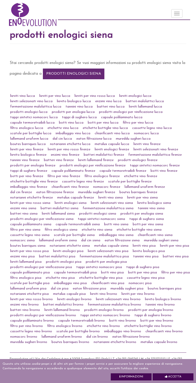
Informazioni (131, 376)
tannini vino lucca (79, 107)
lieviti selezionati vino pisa (108, 251)
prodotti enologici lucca (28, 112)
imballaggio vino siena (116, 235)
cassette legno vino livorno (31, 331)
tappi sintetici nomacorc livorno (105, 315)
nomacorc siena (22, 240)
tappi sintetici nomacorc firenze (155, 165)
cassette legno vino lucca (152, 128)
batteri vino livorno (25, 310)
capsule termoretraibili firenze (123, 171)
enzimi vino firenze (65, 155)
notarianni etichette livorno (115, 342)
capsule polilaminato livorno (32, 321)
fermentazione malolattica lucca (35, 107)
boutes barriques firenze (138, 192)
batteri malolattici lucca (145, 101)
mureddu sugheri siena (161, 240)
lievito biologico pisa (149, 251)
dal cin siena (90, 240)
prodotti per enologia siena (141, 214)
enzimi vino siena (23, 208)
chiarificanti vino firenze (70, 187)
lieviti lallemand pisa (26, 262)
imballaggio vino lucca (73, 133)
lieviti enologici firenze (112, 149)
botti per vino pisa (142, 272)
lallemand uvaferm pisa (28, 288)
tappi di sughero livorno (153, 315)
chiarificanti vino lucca (112, 133)
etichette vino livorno (103, 326)
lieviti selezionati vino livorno (118, 299)
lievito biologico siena (154, 203)
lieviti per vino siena (142, 198)
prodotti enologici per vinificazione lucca (131, 112)
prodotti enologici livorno (104, 310)
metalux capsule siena (111, 246)
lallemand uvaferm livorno (62, 337)
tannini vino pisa (145, 256)
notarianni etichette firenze (31, 198)
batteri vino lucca (111, 107)
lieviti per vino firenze (26, 149)
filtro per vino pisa (175, 272)
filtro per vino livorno (26, 326)
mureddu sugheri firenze (96, 192)
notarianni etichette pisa (29, 294)
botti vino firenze (164, 171)
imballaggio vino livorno (122, 331)
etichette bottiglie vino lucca (105, 128)
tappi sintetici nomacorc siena (101, 219)
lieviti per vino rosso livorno (31, 299)
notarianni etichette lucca (70, 144)
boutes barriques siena (27, 246)
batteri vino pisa (176, 256)
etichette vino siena (97, 230)
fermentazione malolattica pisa (104, 256)
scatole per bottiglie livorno (78, 331)
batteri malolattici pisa (57, 256)
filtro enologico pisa (25, 278)
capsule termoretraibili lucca (32, 123)
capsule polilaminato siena (30, 224)
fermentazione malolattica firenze (155, 155)
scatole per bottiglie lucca (30, 133)
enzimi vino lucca (108, 101)
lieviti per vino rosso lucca (95, 96)
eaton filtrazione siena (122, 240)
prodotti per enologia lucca (73, 112)
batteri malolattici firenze (104, 155)
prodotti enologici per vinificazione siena (42, 219)
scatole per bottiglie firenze (130, 181)
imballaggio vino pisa (70, 283)
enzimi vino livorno (24, 305)
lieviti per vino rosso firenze (69, 149)
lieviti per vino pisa (174, 246)
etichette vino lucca (62, 128)
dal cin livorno (97, 337)
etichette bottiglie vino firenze (34, 181)
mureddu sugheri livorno (28, 342)
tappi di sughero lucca (79, 117)
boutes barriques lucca (28, 144)
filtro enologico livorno (64, 326)
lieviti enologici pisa (68, 251)
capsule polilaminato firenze (73, 171)
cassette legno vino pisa (146, 278)
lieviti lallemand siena (58, 214)
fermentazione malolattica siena (108, 208)
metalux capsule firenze (75, 198)
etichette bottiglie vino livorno (148, 326)
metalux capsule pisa (69, 294)
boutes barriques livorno (70, 342)
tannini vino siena (151, 208)
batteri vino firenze (59, 160)
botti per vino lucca (103, 123)
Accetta (174, 376)
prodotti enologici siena (73, 74)
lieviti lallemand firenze (96, 160)
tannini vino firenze (25, 160)
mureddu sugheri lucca (133, 139)
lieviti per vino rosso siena (30, 203)
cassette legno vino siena (30, 235)
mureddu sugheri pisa (127, 288)
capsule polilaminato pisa (30, 272)
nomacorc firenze (106, 187)
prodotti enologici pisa (63, 262)
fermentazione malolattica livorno (114, 305)
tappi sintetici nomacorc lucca (34, 117)
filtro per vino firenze (63, 176)
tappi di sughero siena (146, 219)
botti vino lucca (71, 123)
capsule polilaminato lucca (121, 117)
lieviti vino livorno (103, 294)
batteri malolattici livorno (63, 305)
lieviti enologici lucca (135, 96)
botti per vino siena (148, 224)
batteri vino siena (24, 214)
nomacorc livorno (23, 337)
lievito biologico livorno (163, 299)
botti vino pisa (112, 272)
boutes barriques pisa (164, 288)
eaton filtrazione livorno (131, 337)
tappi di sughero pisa (142, 267)
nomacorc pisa (140, 283)
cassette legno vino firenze (83, 181)
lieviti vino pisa (144, 246)
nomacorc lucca (146, 133)
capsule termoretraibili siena (78, 224)
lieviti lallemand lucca (145, 107)
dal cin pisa (59, 288)
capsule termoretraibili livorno (81, 321)
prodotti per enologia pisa (106, 262)
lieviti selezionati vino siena (112, 203)
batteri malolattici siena (59, 208)
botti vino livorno (122, 321)
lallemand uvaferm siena (58, 240)
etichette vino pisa (60, 278)
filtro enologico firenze (102, 176)
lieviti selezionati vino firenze (155, 149)
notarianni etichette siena (70, 246)
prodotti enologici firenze (137, 160)
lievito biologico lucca (74, 101)
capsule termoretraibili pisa (75, 272)
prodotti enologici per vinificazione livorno (43, 315)
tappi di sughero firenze (28, 171)
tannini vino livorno (160, 305)
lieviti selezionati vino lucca (31, 101)
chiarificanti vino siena (155, 235)
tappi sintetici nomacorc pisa (99, 267)
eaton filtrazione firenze (55, 192)
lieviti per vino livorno (138, 294)
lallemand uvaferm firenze (145, 187)
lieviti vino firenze (147, 144)
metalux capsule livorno (159, 342)
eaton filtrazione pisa (89, 288)
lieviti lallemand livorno (62, 310)
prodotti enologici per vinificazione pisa (41, 267)
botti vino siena (116, 224)
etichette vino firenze (140, 176)
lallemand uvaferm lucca (29, 139)
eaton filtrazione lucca (94, 139)
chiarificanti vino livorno (164, 331)
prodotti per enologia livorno (150, 310)
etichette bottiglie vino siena (139, 230)
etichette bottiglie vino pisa (100, 278)
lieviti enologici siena (71, 203)
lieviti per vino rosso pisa (29, 251)
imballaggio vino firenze (28, 187)
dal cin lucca (62, 139)
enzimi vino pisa (22, 256)
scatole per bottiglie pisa (30, 283)
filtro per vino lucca (138, 123)
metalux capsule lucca (112, 144)
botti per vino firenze (26, 176)
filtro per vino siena (25, 230)
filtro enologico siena (61, 230)
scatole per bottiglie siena (74, 235)
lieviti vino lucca (22, 96)
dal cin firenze (21, 192)
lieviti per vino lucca (54, 96)
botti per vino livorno (156, 321)
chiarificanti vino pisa (107, 283)
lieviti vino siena (110, 198)
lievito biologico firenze (28, 155)
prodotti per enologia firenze (32, 165)
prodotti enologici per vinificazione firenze (93, 165)
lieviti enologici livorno (74, 299)
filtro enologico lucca (26, 128)
